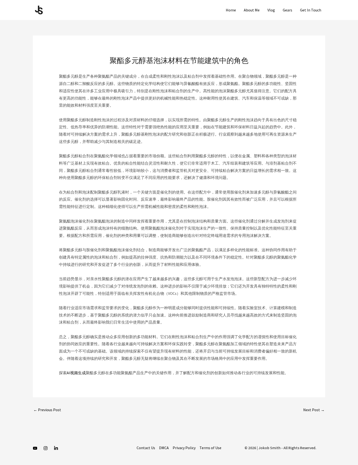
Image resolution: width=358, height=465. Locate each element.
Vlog (271, 10)
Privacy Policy (184, 447)
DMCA (164, 447)
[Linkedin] (56, 448)
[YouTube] (35, 448)
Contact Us (146, 447)
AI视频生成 (76, 372)
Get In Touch (310, 10)
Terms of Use (210, 447)
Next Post (314, 409)
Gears (287, 10)
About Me (252, 10)
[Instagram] (45, 448)
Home (231, 10)
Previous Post (47, 409)
